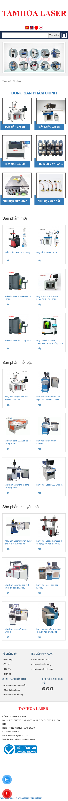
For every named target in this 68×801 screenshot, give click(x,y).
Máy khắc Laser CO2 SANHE (49, 484)
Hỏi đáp (7, 668)
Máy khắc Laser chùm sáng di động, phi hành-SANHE (49, 542)
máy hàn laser (22, 797)
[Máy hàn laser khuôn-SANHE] (49, 426)
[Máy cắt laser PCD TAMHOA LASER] (18, 281)
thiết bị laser (36, 797)
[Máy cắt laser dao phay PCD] (18, 325)
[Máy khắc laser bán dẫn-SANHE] (49, 570)
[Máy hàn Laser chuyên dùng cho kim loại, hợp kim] (18, 526)
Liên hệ (7, 673)
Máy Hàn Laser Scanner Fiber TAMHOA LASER (47, 298)
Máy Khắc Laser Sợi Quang (17, 252)
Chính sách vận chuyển (15, 685)
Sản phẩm (17, 81)
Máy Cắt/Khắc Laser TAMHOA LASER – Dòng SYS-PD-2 (49, 343)
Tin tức (7, 664)
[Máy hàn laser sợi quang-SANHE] (18, 614)
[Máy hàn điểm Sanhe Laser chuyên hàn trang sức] (49, 614)
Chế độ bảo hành (12, 689)
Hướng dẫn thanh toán (43, 668)
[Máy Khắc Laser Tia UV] (49, 237)
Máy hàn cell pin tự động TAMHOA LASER (16, 398)
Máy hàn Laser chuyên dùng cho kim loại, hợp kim (18, 542)
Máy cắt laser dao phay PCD (18, 340)
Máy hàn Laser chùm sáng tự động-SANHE (17, 486)
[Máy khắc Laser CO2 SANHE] (49, 470)
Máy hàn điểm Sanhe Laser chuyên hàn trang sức (49, 630)
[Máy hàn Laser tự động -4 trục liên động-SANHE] (18, 570)
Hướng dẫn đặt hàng (42, 664)
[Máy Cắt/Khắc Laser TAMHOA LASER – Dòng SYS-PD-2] (49, 325)
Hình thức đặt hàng (41, 659)
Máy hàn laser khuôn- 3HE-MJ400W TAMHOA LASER (49, 398)
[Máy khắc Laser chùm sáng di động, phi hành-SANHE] (49, 526)
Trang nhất (6, 81)
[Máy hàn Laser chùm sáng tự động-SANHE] (18, 470)
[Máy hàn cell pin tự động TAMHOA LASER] (18, 382)
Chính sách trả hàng (13, 694)
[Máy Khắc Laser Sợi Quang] (18, 237)
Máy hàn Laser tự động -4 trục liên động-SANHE (17, 586)
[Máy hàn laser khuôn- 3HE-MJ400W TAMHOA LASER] (49, 382)
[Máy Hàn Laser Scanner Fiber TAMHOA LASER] (49, 281)
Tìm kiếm (54, 35)
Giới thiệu (8, 659)
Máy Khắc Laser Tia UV (46, 252)
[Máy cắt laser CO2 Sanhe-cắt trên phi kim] (18, 426)
